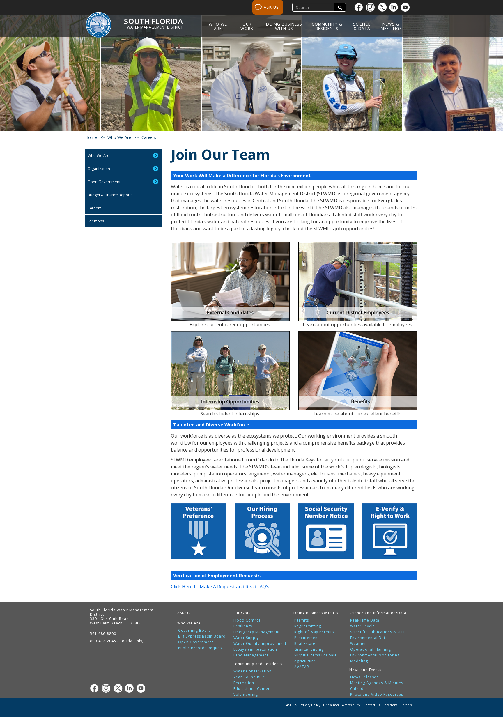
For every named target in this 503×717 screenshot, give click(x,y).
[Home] (101, 21)
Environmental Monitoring (375, 655)
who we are (119, 137)
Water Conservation (252, 671)
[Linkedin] (395, 7)
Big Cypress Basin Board (202, 636)
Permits (301, 620)
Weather (358, 643)
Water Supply (246, 637)
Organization (99, 168)
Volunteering (245, 694)
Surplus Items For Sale (315, 655)
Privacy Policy (310, 705)
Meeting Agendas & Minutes (376, 683)
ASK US (271, 7)
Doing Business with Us (284, 26)
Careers (95, 207)
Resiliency (242, 626)
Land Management (250, 655)
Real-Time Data (364, 620)
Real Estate (304, 643)
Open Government (104, 181)
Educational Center (251, 688)
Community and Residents (257, 663)
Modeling (359, 661)
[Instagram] (372, 7)
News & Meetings (391, 26)
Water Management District (155, 27)
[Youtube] (406, 7)
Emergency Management (256, 632)
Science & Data (362, 26)
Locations (96, 221)
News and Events (365, 669)
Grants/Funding (309, 649)
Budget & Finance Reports (110, 194)
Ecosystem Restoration (255, 649)
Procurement (306, 637)
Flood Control (246, 620)
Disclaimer (331, 705)
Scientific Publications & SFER (378, 632)
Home (91, 137)
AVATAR (301, 667)
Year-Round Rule (249, 677)
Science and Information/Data (377, 612)
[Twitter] (383, 7)
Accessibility (351, 705)
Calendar (359, 688)
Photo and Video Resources (376, 694)
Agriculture (305, 661)
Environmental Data (369, 637)
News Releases (364, 677)
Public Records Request (200, 648)
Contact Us (371, 705)
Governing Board (194, 630)
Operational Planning (370, 649)
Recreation (243, 683)
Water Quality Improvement (259, 643)
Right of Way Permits (314, 632)
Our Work (246, 26)
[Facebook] (360, 7)
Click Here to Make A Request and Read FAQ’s (220, 586)
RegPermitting (307, 626)
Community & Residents (327, 26)
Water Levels (362, 626)
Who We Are (218, 26)
